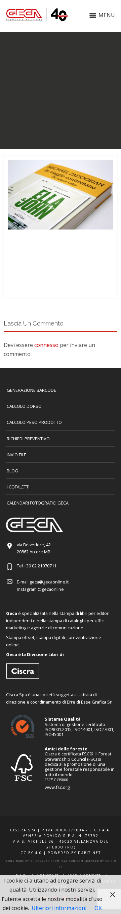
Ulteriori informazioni (59, 908)
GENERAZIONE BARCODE (31, 390)
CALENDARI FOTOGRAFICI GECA (38, 503)
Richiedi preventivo (28, 439)
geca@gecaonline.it (49, 582)
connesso (46, 345)
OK (98, 908)
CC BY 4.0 (31, 852)
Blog (12, 471)
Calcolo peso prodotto (34, 422)
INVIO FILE (16, 455)
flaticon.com (72, 860)
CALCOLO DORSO (24, 406)
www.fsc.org (57, 787)
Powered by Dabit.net (74, 852)
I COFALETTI (18, 487)
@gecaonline (51, 589)
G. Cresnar (40, 860)
